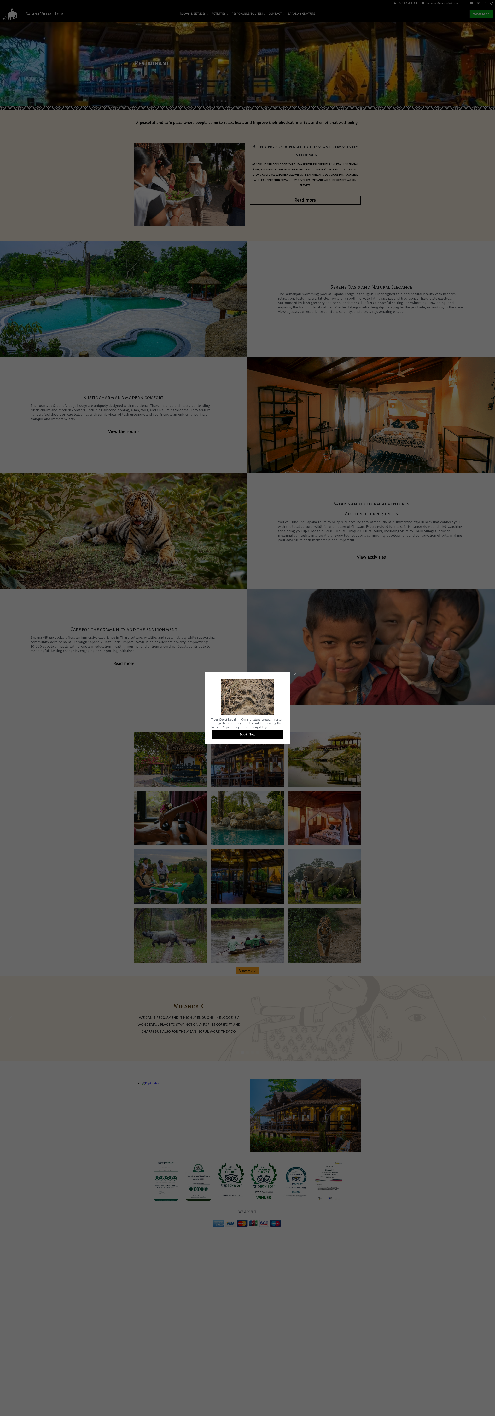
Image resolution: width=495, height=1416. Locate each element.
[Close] (295, 674)
